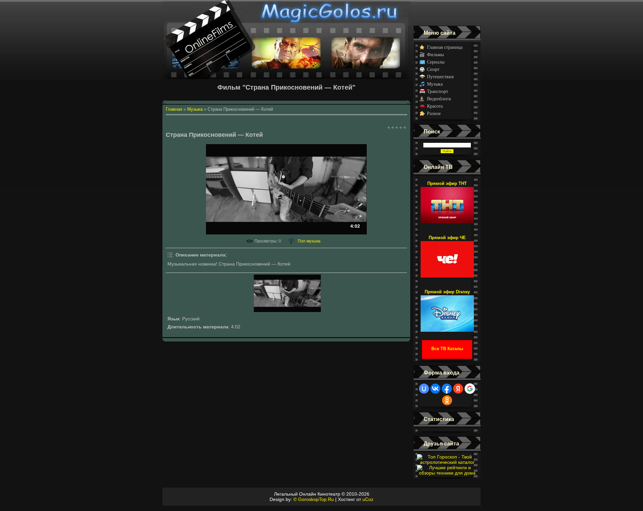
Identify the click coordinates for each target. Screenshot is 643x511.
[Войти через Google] (470, 388)
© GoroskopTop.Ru (313, 499)
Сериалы (435, 62)
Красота (435, 106)
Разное (434, 113)
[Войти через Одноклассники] (447, 400)
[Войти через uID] (424, 389)
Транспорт (437, 91)
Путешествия (440, 76)
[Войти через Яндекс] (458, 389)
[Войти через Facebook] (447, 389)
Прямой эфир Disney (447, 291)
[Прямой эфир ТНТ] (447, 202)
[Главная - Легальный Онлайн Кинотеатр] (286, 13)
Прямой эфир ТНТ (447, 183)
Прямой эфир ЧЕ (447, 237)
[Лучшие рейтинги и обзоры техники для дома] (447, 473)
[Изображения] (287, 293)
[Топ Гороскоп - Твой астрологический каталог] (447, 462)
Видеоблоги (439, 98)
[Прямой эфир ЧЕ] (447, 256)
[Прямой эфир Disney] (447, 310)
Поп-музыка (309, 241)
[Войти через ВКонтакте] (435, 389)
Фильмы (435, 54)
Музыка (435, 84)
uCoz (367, 499)
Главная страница (444, 47)
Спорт (433, 69)
